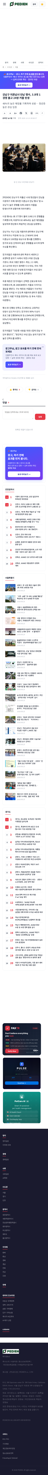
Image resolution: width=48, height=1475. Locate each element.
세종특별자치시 (8, 1218)
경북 (4, 1260)
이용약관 (14, 1361)
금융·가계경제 (8, 1308)
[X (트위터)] (26, 113)
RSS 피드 (6, 1439)
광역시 (40, 62)
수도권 (31, 62)
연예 (4, 1284)
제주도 (5, 1234)
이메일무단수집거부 (25, 1365)
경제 (14, 62)
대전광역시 (6, 1215)
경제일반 (6, 1159)
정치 (6, 62)
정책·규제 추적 (8, 1305)
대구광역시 (6, 1226)
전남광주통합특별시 (9, 1222)
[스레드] (31, 113)
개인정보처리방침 (9, 1448)
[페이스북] (21, 113)
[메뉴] (4, 4)
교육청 (5, 1178)
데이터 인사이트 (9, 1295)
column (6, 1329)
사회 (22, 62)
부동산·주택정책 (8, 1301)
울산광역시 (6, 1238)
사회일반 (6, 1174)
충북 (4, 1252)
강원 (4, 1276)
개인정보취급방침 (9, 1365)
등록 (40, 417)
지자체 (5, 1247)
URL (37, 113)
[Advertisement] (24, 34)
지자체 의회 (7, 1145)
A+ (15, 113)
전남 (4, 1272)
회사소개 (6, 1361)
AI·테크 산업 (7, 1320)
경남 (4, 1264)
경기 (4, 1196)
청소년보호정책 (24, 1361)
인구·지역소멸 (8, 1312)
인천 (4, 1200)
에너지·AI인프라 (8, 1316)
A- (5, 113)
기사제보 (6, 1444)
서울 (4, 1192)
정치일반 (6, 1141)
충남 (4, 1256)
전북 (4, 1268)
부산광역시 (6, 1230)
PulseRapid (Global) (10, 1458)
